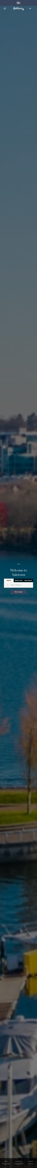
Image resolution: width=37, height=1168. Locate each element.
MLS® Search (18, 592)
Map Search (28, 580)
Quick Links (18, 580)
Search (9, 580)
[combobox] (18, 585)
